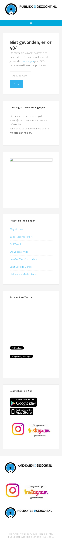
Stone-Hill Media (44, 537)
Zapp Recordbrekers (21, 236)
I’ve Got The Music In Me (23, 259)
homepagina (27, 61)
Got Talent (15, 244)
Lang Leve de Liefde (21, 266)
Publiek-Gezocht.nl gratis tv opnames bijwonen (31, 9)
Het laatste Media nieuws (24, 274)
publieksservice (17, 537)
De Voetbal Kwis (19, 251)
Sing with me (16, 229)
